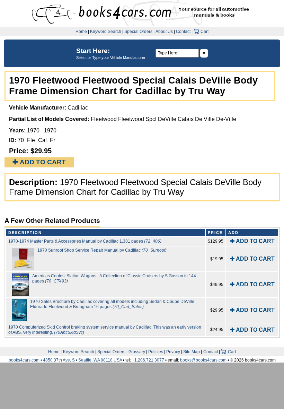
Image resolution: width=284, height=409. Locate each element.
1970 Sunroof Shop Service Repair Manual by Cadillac (102, 250)
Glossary (136, 351)
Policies (155, 351)
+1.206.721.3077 (148, 360)
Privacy (173, 351)
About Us (164, 31)
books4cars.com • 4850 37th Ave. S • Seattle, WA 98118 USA (66, 360)
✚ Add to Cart (39, 162)
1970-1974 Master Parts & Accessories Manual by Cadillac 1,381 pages (84, 241)
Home (81, 31)
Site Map (191, 351)
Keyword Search (105, 31)
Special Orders (138, 31)
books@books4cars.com (203, 360)
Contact (183, 31)
